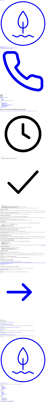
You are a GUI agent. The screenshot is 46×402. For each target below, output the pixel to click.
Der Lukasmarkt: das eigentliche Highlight (6, 105)
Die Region (1, 48)
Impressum (1, 401)
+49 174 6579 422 (3, 397)
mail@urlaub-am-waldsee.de (4, 398)
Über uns (10, 48)
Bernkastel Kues (2, 329)
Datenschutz (4, 401)
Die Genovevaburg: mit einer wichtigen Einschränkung (7, 104)
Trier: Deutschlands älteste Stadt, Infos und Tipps (6, 324)
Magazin (8, 48)
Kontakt (11, 48)
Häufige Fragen (3, 394)
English (4, 97)
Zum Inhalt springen (2, 0)
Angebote (3, 48)
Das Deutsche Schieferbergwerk (5, 103)
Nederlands (6, 97)
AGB (5, 401)
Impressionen (5, 48)
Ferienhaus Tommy (3, 387)
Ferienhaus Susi (3, 386)
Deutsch (1, 97)
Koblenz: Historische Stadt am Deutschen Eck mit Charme (7, 334)
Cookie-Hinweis (8, 401)
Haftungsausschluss (12, 401)
